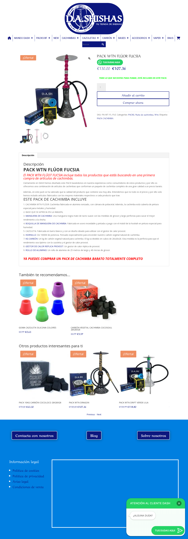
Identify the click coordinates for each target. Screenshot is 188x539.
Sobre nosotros (153, 435)
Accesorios (139, 38)
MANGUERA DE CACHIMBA (39, 215)
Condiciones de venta (28, 486)
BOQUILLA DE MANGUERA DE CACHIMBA (46, 223)
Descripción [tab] (28, 155)
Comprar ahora (133, 102)
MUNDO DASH (22, 38)
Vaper (157, 38)
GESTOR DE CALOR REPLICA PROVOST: (45, 246)
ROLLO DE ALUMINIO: (36, 250)
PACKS (131, 114)
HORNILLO (31, 234)
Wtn (157, 114)
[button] (103, 44)
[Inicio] (9, 38)
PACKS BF (41, 38)
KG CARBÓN (32, 238)
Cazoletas (89, 38)
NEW (56, 38)
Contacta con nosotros (34, 435)
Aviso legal (20, 481)
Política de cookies (26, 470)
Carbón (107, 38)
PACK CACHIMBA (105, 118)
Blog (94, 435)
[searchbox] (94, 44)
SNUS (170, 38)
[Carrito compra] (178, 38)
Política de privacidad (28, 475)
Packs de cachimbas (144, 114)
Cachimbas (69, 38)
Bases (122, 38)
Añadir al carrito (133, 95)
